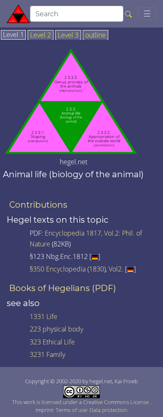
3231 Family (47, 354)
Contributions (38, 205)
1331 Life (43, 316)
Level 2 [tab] (40, 35)
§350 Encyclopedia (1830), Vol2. (76, 269)
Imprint (44, 410)
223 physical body (56, 329)
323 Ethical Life (52, 342)
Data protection (108, 410)
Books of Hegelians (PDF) (62, 288)
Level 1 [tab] (13, 35)
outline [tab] (95, 35)
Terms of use (71, 410)
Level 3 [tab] (68, 35)
